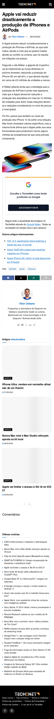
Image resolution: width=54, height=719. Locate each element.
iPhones (31, 268)
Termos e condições (39, 697)
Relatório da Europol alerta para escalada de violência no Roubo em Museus (24, 673)
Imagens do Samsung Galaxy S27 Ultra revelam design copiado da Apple (26, 665)
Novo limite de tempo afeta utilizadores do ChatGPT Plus (23, 573)
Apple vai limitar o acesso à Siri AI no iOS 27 (26, 488)
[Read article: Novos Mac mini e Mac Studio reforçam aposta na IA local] (27, 414)
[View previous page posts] (24, 504)
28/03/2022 (35, 36)
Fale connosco (22, 697)
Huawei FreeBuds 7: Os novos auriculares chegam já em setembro (27, 644)
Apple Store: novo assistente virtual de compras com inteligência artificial (26, 601)
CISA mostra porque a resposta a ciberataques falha (25, 543)
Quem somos (7, 697)
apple (22, 268)
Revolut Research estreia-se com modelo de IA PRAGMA (25, 616)
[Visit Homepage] (27, 4)
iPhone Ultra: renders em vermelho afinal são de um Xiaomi (26, 386)
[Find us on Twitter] (12, 710)
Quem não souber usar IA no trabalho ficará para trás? (26, 594)
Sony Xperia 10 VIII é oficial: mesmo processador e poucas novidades (27, 609)
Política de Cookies (10, 704)
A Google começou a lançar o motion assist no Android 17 (25, 587)
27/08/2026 (8, 392)
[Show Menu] (3, 4)
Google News (34, 224)
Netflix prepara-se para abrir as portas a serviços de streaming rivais (26, 630)
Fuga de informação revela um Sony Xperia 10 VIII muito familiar (27, 651)
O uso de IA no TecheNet (31, 704)
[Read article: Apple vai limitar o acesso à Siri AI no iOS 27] (27, 466)
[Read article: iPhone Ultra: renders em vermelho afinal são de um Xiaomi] (27, 363)
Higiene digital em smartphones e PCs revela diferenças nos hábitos (24, 658)
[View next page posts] (30, 504)
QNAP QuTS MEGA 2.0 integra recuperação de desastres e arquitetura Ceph (26, 562)
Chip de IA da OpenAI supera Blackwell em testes (26, 556)
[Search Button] (50, 4)
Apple (7, 378)
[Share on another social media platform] (46, 277)
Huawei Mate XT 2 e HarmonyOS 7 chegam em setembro (26, 580)
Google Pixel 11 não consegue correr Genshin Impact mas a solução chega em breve (25, 637)
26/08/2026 (8, 443)
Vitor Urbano (18, 36)
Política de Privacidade (34, 701)
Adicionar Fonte (28, 208)
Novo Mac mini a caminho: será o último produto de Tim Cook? (26, 623)
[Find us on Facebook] (5, 710)
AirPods (12, 268)
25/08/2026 (8, 494)
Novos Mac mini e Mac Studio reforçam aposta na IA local (25, 437)
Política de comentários (12, 701)
